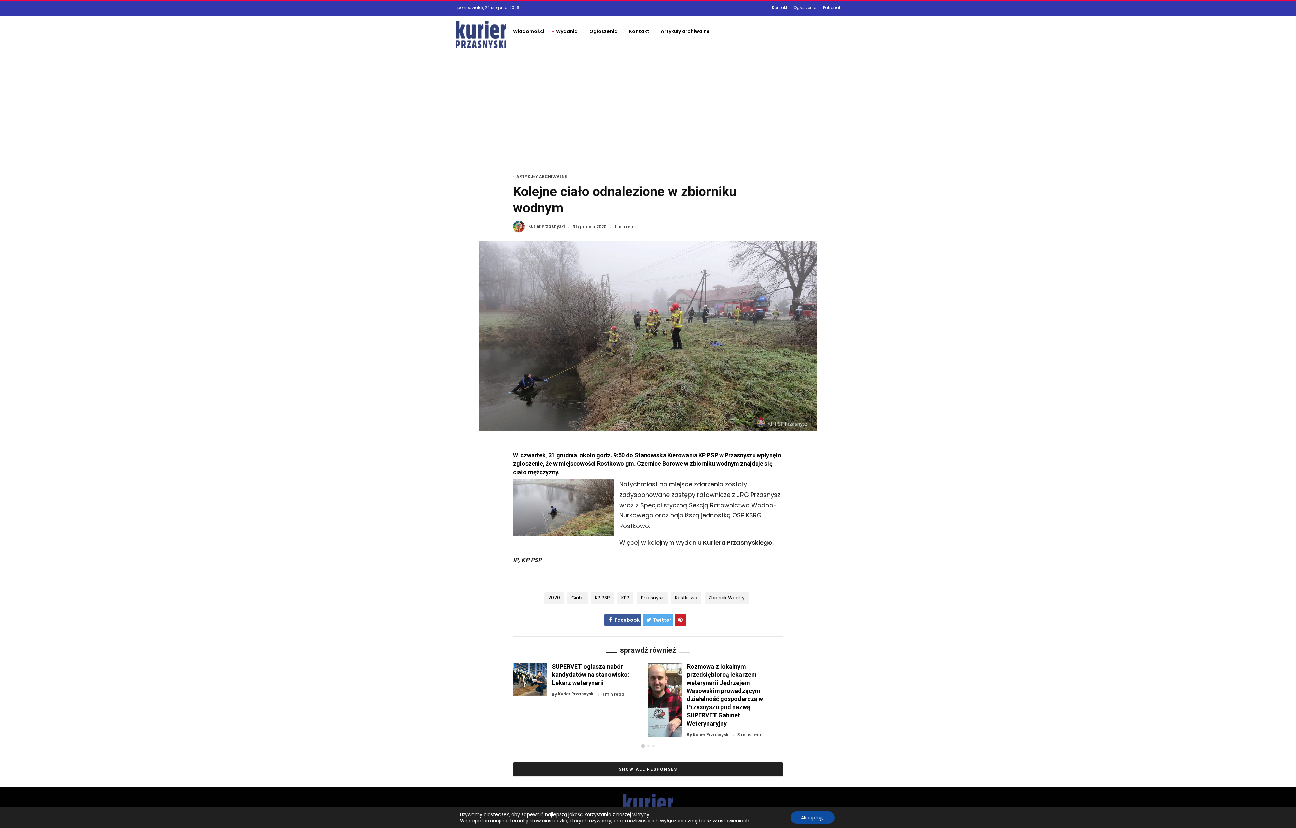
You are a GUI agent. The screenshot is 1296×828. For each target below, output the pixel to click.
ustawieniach (733, 821)
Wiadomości (528, 31)
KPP (625, 597)
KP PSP (602, 597)
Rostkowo (686, 597)
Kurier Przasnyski (546, 226)
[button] (643, 746)
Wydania (567, 31)
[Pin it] (680, 620)
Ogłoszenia (805, 7)
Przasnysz (652, 597)
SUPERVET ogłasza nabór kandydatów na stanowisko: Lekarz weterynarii (590, 674)
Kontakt (779, 7)
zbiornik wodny (727, 597)
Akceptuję (813, 817)
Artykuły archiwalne (685, 31)
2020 (554, 597)
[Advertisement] (648, 103)
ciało (577, 597)
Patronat (831, 7)
